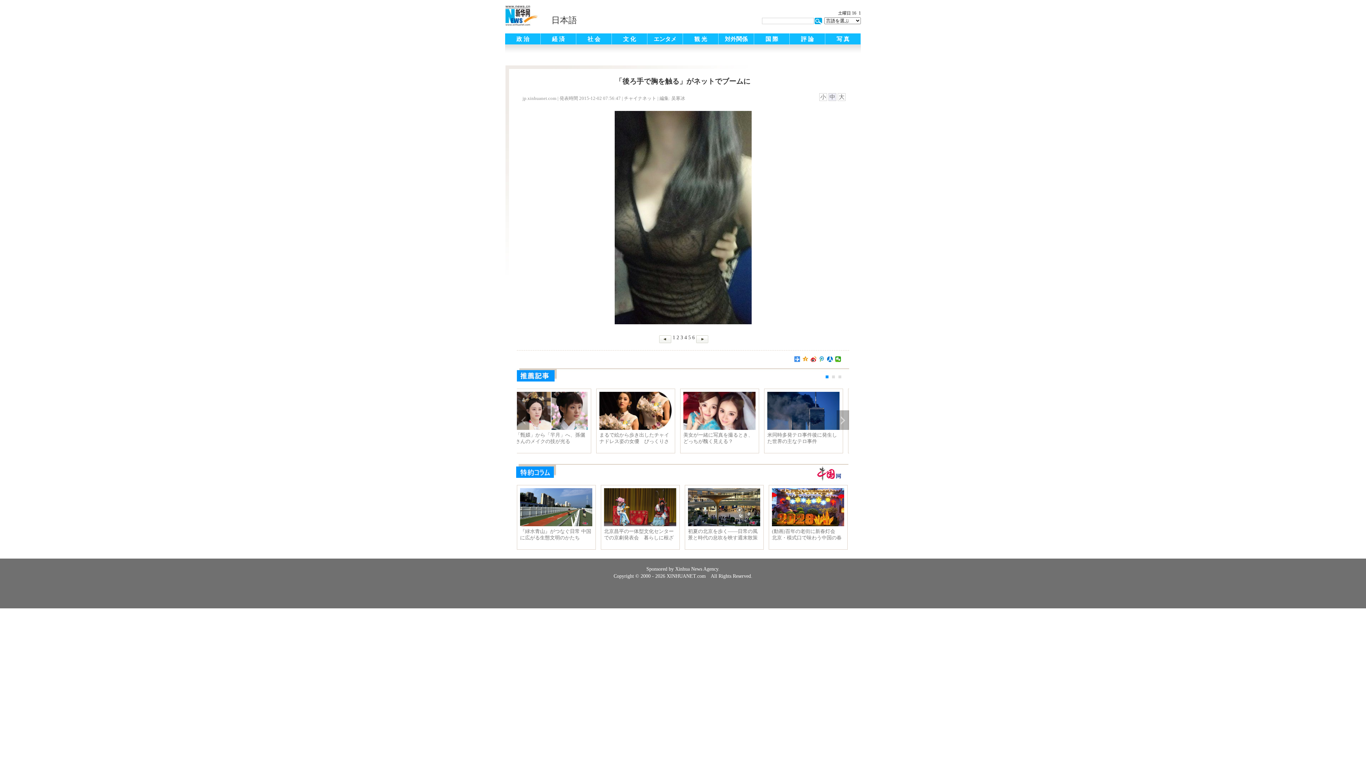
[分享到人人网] (830, 359)
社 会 (594, 39)
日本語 (564, 20)
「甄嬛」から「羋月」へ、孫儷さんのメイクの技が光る (556, 438)
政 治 (523, 39)
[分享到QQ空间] (806, 359)
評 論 (807, 39)
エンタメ (665, 39)
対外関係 (736, 39)
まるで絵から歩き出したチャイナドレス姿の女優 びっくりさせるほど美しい (639, 438)
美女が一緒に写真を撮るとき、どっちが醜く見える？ (723, 438)
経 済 (558, 39)
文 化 (629, 39)
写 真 (843, 39)
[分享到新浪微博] (814, 359)
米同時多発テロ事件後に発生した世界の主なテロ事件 (807, 438)
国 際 (772, 39)
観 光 (700, 39)
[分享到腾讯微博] (822, 359)
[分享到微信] (838, 359)
